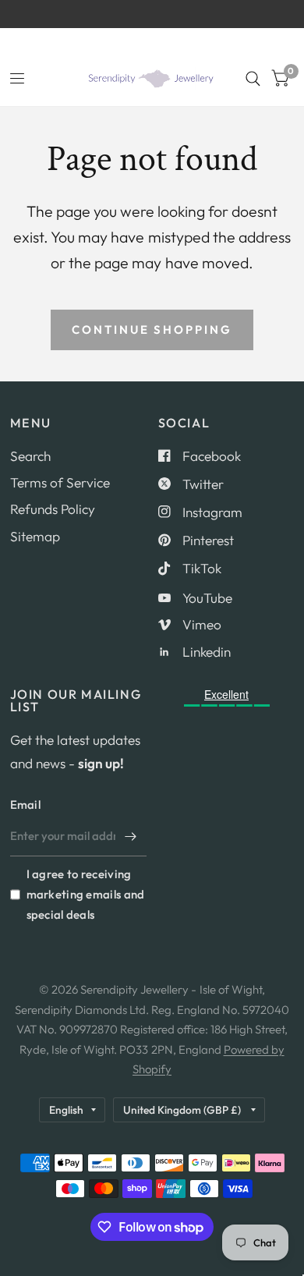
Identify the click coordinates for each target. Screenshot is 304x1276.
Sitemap (35, 536)
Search (30, 456)
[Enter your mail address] (131, 836)
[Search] (253, 78)
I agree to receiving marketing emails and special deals (86, 894)
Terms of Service (60, 482)
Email (25, 804)
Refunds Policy (52, 509)
